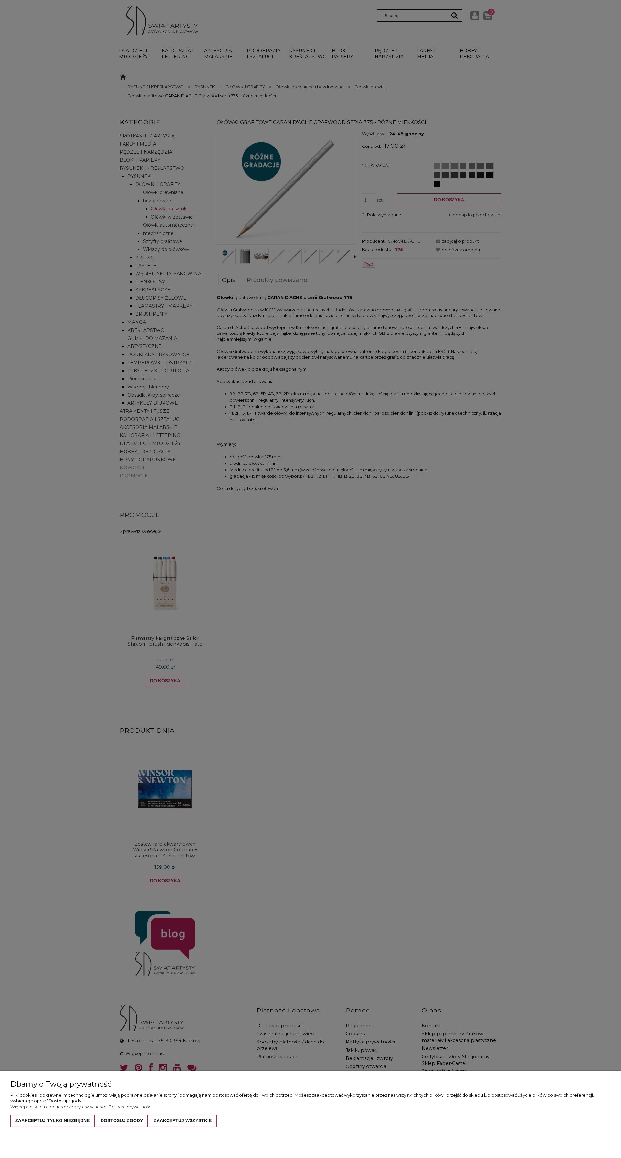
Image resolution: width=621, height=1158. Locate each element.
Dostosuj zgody (122, 1120)
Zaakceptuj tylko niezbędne (52, 1120)
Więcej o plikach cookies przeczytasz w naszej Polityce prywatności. (81, 1106)
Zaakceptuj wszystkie (183, 1120)
